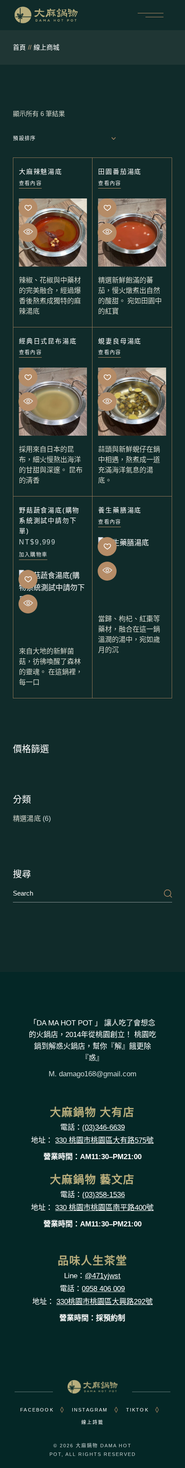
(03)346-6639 (103, 1127)
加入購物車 (33, 555)
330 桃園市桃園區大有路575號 (104, 1140)
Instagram (90, 1409)
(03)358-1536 (103, 1195)
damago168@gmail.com (97, 1074)
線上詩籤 (92, 1422)
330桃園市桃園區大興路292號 (104, 1302)
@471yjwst (102, 1276)
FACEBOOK (37, 1409)
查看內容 (30, 183)
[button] (28, 208)
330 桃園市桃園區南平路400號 (104, 1208)
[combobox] (64, 138)
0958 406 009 (103, 1289)
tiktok (137, 1409)
